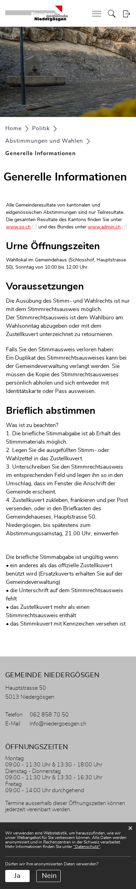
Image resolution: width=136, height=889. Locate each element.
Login (126, 13)
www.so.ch (21, 227)
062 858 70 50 (49, 715)
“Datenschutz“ (86, 847)
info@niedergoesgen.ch (58, 724)
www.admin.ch (107, 227)
